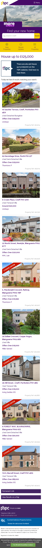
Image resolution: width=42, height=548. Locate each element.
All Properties (35, 48)
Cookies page (29, 542)
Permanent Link (8, 491)
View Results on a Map (10, 497)
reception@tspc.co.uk (11, 515)
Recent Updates (21, 48)
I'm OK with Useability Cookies (23, 545)
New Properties (7, 48)
